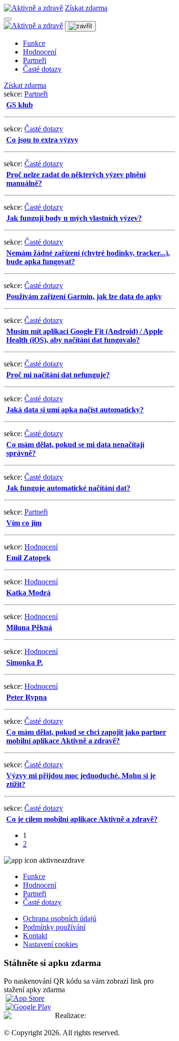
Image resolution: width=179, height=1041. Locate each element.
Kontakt (35, 936)
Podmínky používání (54, 927)
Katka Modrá (28, 593)
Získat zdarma (86, 8)
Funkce (34, 43)
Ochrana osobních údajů (59, 918)
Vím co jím (24, 523)
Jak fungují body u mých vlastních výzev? (74, 218)
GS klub (19, 105)
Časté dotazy (42, 69)
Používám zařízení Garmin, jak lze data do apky (84, 296)
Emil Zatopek (28, 558)
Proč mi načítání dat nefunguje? (58, 375)
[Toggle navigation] (7, 19)
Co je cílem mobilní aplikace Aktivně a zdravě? (82, 819)
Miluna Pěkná (29, 627)
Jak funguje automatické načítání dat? (68, 488)
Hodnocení (39, 52)
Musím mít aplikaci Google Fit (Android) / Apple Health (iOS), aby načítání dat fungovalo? (84, 335)
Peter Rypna (26, 697)
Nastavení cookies (50, 944)
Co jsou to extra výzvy (42, 140)
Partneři (34, 60)
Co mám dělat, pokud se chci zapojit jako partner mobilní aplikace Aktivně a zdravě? (86, 736)
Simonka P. (24, 662)
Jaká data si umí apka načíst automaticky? (75, 410)
